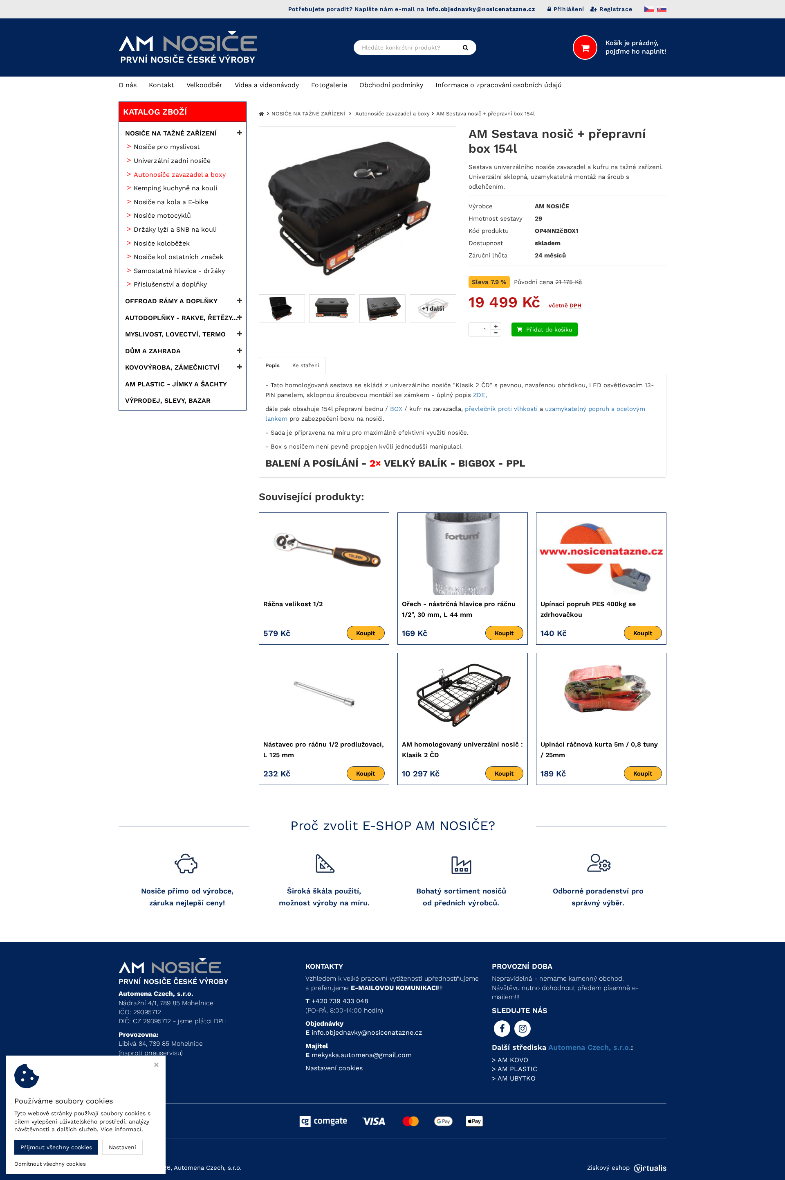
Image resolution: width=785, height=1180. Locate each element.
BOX (396, 409)
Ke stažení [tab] (305, 365)
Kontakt (161, 85)
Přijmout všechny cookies (56, 1147)
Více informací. (122, 1129)
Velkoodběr (204, 85)
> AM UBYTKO (514, 1078)
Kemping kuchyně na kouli (175, 188)
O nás (128, 85)
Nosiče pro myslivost (167, 147)
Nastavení (122, 1147)
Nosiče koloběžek (162, 243)
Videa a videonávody (267, 85)
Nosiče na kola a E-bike (171, 202)
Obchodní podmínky (391, 85)
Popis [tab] (272, 365)
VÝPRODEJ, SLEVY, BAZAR (168, 400)
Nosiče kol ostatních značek (178, 257)
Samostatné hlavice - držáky (179, 271)
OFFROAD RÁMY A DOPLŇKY (171, 301)
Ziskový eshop (608, 1167)
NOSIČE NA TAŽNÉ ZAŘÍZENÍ (171, 133)
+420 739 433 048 (340, 1001)
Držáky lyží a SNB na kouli (175, 229)
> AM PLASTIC (514, 1069)
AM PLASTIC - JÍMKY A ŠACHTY (176, 384)
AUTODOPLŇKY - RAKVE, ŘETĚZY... (181, 318)
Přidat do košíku (549, 329)
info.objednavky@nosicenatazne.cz (367, 1032)
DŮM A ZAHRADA (153, 351)
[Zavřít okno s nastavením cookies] (156, 1066)
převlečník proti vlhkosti (501, 409)
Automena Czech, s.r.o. (589, 1047)
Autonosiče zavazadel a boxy (180, 174)
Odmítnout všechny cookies (50, 1164)
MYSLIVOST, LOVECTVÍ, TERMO (175, 334)
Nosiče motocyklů (162, 215)
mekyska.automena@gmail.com (362, 1055)
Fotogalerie (329, 85)
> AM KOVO (510, 1060)
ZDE (479, 395)
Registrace (615, 9)
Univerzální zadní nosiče (172, 161)
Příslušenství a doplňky (170, 284)
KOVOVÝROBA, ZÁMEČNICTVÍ (172, 367)
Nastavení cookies (334, 1068)
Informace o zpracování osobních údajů (498, 85)
